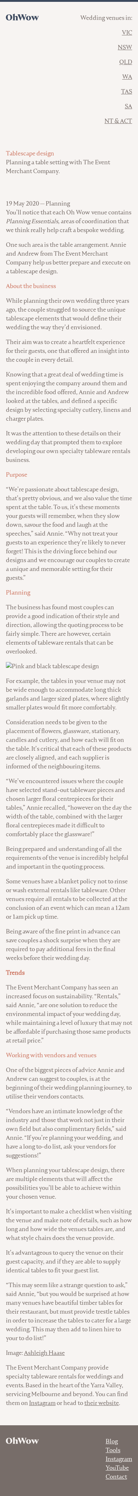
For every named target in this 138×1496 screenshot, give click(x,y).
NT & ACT (118, 121)
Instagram (42, 1403)
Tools (113, 1450)
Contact (116, 1477)
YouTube (117, 1468)
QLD (125, 62)
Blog (112, 1441)
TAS (126, 91)
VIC (127, 32)
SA (128, 106)
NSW (125, 47)
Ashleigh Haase (44, 1353)
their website (101, 1403)
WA (127, 77)
